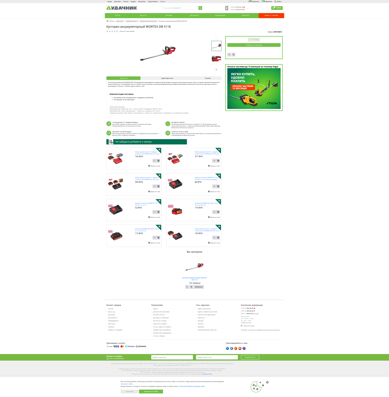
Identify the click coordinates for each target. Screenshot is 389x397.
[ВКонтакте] (231, 348)
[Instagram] (244, 348)
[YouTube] (239, 348)
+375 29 (247, 308)
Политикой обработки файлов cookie (192, 386)
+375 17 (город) (249, 313)
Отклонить (130, 391)
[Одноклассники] (235, 348)
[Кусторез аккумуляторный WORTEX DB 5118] (194, 266)
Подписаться (250, 357)
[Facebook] (227, 348)
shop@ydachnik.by (207, 374)
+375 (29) (237, 7)
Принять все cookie (151, 391)
